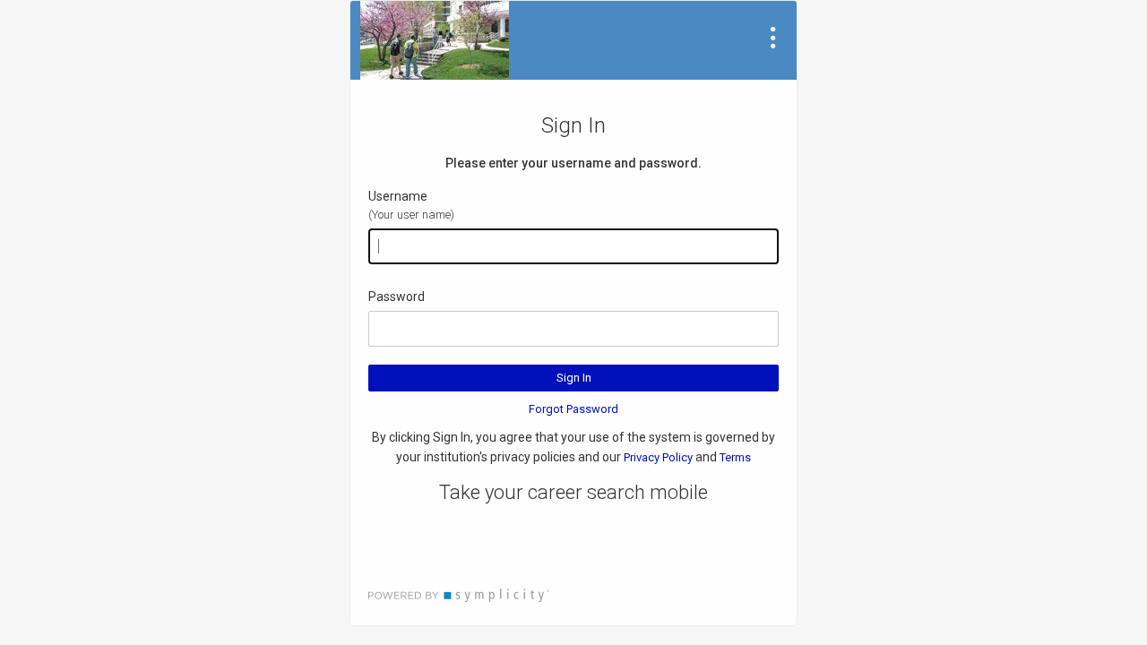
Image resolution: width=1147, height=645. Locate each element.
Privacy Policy (658, 457)
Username (397, 196)
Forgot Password (573, 409)
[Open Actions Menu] (773, 37)
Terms (735, 457)
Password (396, 296)
